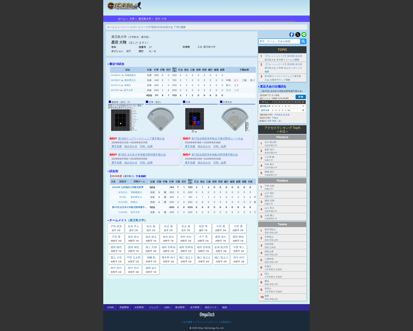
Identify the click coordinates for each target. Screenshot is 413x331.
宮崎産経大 (130, 75)
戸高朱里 (278, 114)
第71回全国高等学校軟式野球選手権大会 (214, 154)
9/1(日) (122, 197)
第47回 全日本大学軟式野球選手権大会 (131, 207)
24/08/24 (116, 75)
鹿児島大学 (144, 18)
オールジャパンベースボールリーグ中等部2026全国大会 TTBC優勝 (146, 27)
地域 (224, 307)
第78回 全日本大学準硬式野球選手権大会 (142, 154)
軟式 (180, 307)
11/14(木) (122, 212)
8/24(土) (123, 192)
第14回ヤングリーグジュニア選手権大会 (141, 138)
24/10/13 (115, 85)
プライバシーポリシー (206, 322)
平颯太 (275, 118)
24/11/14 (115, 90)
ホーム (122, 18)
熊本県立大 (130, 80)
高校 (124, 307)
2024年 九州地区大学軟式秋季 (127, 187)
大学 (132, 18)
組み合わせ (130, 146)
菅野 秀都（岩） (275, 121)
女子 (194, 307)
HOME (110, 307)
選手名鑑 (116, 146)
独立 (211, 307)
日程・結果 (146, 146)
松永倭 (286, 114)
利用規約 (225, 322)
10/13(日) (123, 202)
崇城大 (127, 85)
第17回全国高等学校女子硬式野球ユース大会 (217, 138)
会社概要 (187, 322)
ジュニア (153, 307)
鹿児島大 (128, 176)
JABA (167, 307)
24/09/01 (115, 80)
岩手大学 (128, 90)
